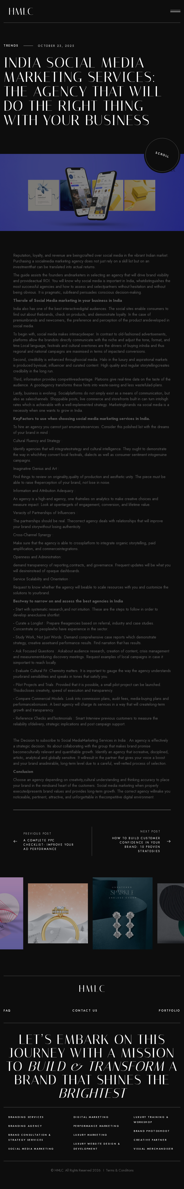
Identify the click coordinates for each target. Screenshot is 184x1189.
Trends (11, 45)
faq (7, 1010)
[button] (175, 11)
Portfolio (169, 1010)
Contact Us (85, 1010)
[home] (21, 11)
